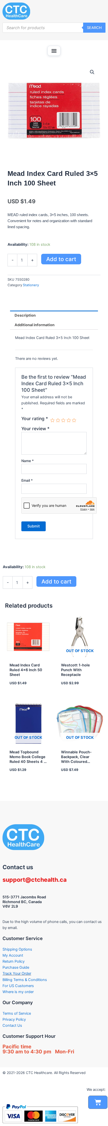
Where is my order (18, 992)
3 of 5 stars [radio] (63, 420)
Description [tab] (25, 315)
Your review (35, 428)
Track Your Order (17, 973)
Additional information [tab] (35, 325)
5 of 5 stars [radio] (74, 420)
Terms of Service (17, 1013)
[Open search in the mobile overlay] (54, 28)
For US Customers (18, 986)
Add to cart (61, 259)
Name (27, 461)
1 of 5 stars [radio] (52, 420)
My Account (13, 955)
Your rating (34, 418)
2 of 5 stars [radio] (58, 420)
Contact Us (12, 1025)
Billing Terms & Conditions (25, 979)
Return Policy (14, 961)
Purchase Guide (16, 967)
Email (27, 480)
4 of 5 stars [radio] (69, 420)
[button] (54, 51)
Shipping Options (17, 949)
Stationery (31, 285)
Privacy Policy (14, 1019)
